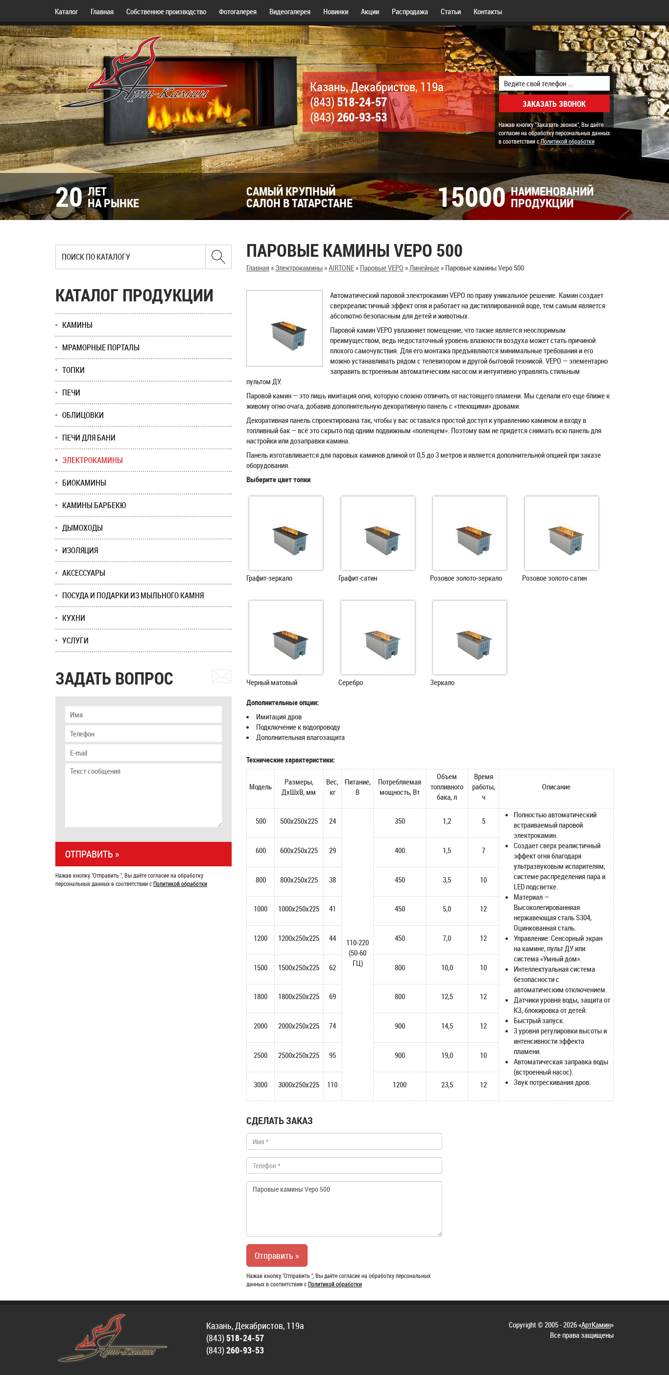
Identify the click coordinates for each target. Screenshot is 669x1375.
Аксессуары (83, 572)
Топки (73, 370)
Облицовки (83, 415)
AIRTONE (341, 267)
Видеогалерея (290, 11)
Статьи (451, 11)
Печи (71, 392)
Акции (370, 11)
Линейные (424, 267)
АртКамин (596, 1324)
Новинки (335, 11)
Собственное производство (166, 11)
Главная (102, 11)
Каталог (66, 11)
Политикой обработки (568, 141)
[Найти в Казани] (218, 257)
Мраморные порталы (101, 347)
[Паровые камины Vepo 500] (284, 328)
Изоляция (80, 550)
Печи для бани (89, 437)
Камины (77, 324)
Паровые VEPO (382, 267)
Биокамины (84, 482)
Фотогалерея (238, 11)
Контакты (488, 11)
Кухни (73, 618)
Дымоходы (82, 527)
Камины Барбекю (94, 505)
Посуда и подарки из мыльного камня (133, 595)
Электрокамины (299, 267)
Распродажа (410, 11)
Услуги (75, 640)
